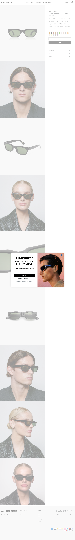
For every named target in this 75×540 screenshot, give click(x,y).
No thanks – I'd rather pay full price (24, 278)
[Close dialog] (62, 255)
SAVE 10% (24, 275)
